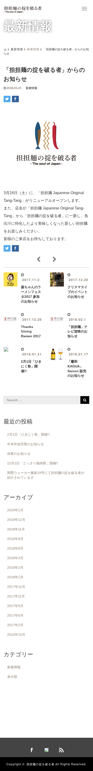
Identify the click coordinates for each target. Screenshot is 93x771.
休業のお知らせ (19, 454)
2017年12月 (16, 587)
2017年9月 (15, 606)
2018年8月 (15, 548)
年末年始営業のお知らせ (25, 444)
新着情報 (33, 49)
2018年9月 (15, 539)
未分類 (12, 677)
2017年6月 (15, 615)
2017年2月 (15, 625)
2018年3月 (15, 558)
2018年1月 (15, 577)
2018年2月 (15, 567)
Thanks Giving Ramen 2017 (31, 331)
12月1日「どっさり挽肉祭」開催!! (32, 463)
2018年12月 (16, 520)
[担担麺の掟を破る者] (23, 8)
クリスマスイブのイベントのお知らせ (77, 291)
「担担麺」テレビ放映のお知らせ (77, 331)
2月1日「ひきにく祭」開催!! (31, 366)
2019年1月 (15, 510)
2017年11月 (16, 596)
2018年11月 (16, 529)
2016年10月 (16, 634)
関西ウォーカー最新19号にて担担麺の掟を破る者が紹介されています (45, 475)
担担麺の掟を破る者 (40, 764)
